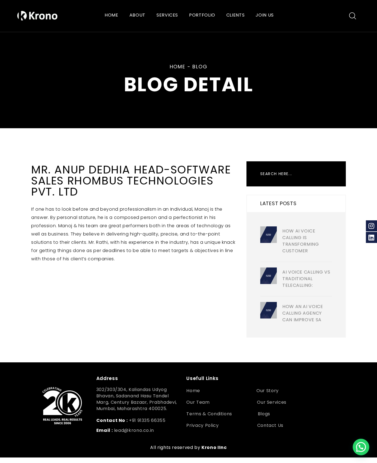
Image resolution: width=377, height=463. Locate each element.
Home (111, 15)
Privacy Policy (202, 425)
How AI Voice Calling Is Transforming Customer (300, 241)
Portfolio (202, 15)
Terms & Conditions (209, 414)
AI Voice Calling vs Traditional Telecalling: (306, 278)
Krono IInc (214, 447)
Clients (235, 15)
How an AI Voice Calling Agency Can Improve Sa (302, 313)
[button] (361, 447)
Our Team (197, 402)
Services (167, 15)
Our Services (271, 402)
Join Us (265, 15)
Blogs (264, 414)
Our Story (267, 390)
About (137, 15)
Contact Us (271, 425)
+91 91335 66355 (147, 420)
